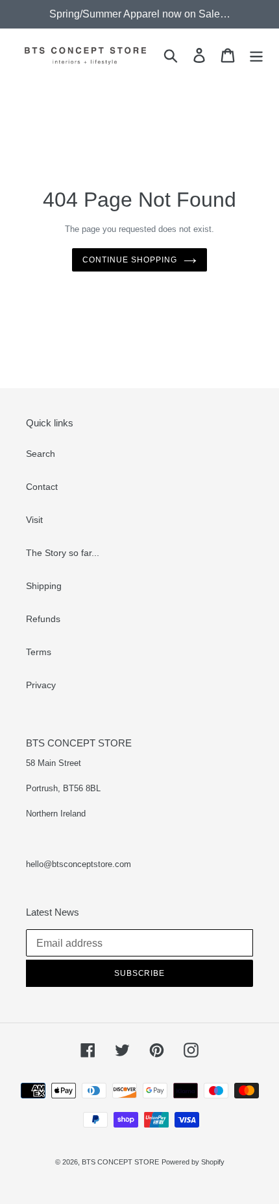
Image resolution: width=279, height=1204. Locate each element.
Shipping (44, 586)
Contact (42, 486)
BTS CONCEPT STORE (120, 1162)
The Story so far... (62, 553)
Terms (38, 652)
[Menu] (256, 55)
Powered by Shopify (193, 1162)
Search (40, 453)
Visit (34, 520)
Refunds (43, 619)
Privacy (41, 685)
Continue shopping (129, 259)
